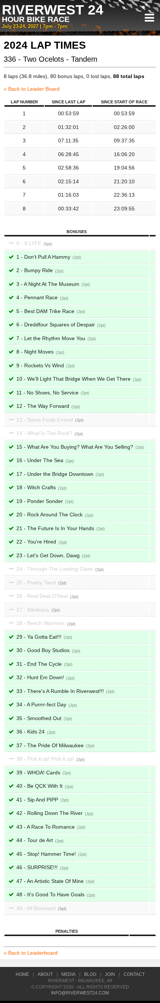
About (45, 974)
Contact (134, 974)
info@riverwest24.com (80, 993)
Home (22, 974)
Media (68, 974)
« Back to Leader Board (32, 89)
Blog (90, 974)
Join (110, 974)
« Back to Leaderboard (31, 953)
